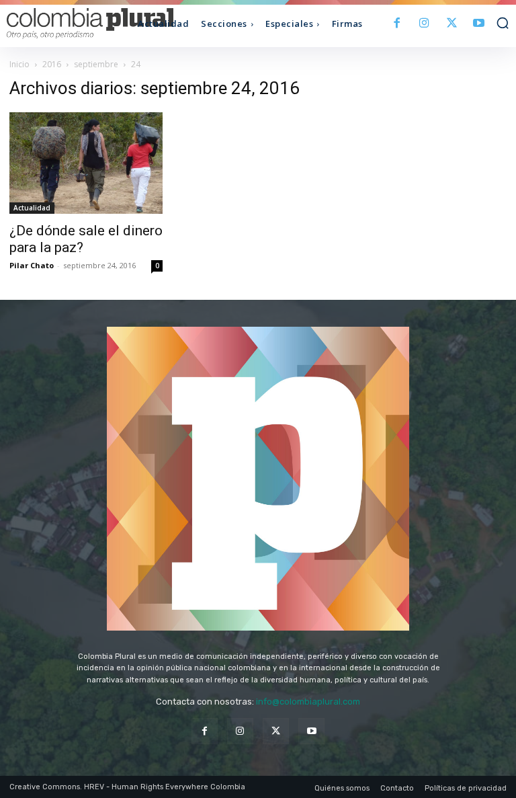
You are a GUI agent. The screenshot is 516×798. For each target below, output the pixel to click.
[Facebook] (397, 23)
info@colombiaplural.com (308, 701)
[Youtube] (478, 23)
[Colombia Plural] (69, 23)
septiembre (96, 64)
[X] (451, 23)
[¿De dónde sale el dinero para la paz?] (86, 163)
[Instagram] (424, 23)
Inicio (19, 64)
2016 (51, 64)
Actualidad (31, 207)
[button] (502, 23)
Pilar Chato (31, 265)
